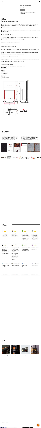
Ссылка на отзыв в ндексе (5, 274)
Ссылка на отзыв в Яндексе (35, 274)
